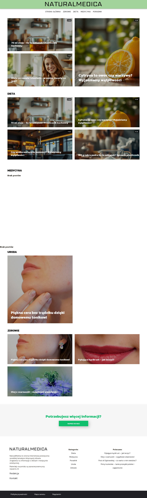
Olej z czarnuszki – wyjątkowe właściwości (34, 391)
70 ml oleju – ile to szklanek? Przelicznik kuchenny (34, 44)
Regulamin (56, 494)
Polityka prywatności (19, 494)
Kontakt (13, 478)
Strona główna (53, 11)
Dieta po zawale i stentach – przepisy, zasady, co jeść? (38, 80)
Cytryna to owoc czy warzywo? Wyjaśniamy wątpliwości (105, 78)
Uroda (12, 252)
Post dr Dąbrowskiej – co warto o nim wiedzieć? (118, 460)
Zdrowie (67, 11)
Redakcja (14, 473)
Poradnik (97, 11)
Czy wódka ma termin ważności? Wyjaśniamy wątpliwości (36, 154)
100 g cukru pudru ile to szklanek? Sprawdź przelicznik (108, 155)
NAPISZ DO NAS (74, 423)
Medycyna (86, 11)
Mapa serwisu (39, 494)
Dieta (76, 11)
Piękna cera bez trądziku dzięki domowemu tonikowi (38, 315)
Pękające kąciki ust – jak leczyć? (96, 359)
